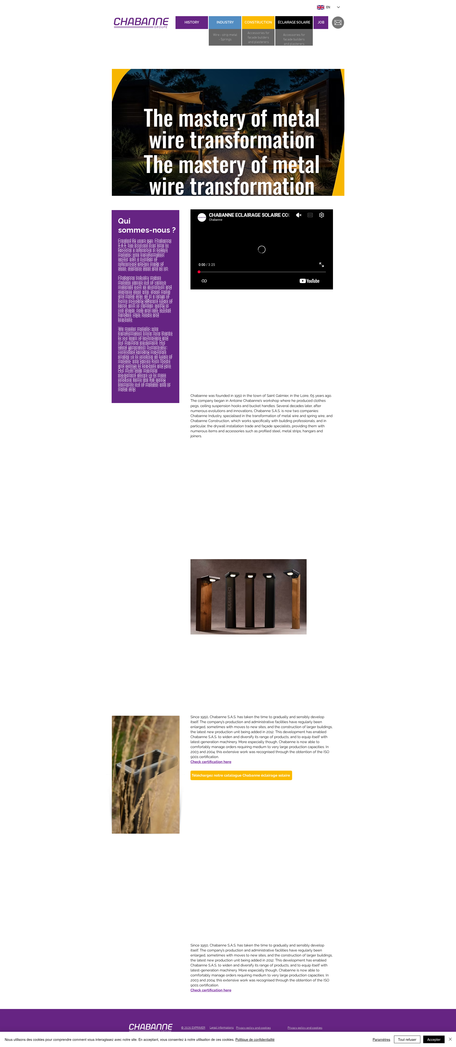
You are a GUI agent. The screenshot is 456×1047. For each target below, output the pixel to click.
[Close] (450, 1039)
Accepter (434, 1039)
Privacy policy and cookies (305, 1027)
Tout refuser (407, 1039)
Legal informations (222, 1027)
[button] (248, 596)
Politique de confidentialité (255, 1039)
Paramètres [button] (381, 1039)
